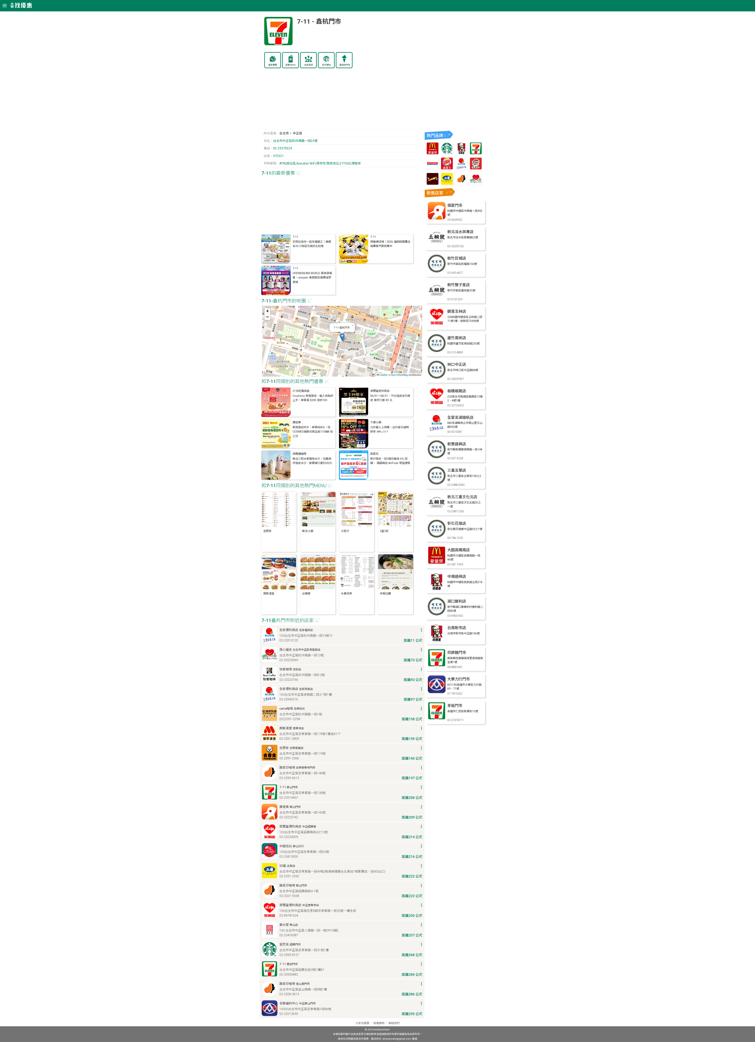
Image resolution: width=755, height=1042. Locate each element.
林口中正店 (456, 364)
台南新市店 (456, 628)
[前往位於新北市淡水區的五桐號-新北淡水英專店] (437, 245)
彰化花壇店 (456, 523)
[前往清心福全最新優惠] (476, 184)
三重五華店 (456, 470)
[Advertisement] (342, 101)
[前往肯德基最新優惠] (461, 153)
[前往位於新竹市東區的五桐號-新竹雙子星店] (437, 298)
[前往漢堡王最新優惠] (447, 168)
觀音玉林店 (456, 311)
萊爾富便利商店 (379, 391)
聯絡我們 (394, 1023)
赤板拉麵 (385, 593)
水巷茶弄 (346, 593)
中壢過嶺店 (456, 576)
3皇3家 (384, 531)
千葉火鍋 (375, 422)
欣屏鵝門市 (456, 652)
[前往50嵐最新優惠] (447, 184)
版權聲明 (378, 1023)
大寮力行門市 (458, 679)
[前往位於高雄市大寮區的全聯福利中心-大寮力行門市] (437, 692)
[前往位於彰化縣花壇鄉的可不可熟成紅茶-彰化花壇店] (437, 536)
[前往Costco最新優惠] (432, 168)
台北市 (284, 133)
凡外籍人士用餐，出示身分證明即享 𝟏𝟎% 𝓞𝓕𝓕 (389, 429)
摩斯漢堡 (268, 593)
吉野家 (267, 531)
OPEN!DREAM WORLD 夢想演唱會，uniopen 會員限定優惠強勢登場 (312, 278)
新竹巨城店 (456, 258)
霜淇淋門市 (344, 65)
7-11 (295, 237)
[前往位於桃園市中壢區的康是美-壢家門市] (437, 218)
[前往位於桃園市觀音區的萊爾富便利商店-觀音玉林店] (437, 324)
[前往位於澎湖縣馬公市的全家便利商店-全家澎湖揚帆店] (437, 430)
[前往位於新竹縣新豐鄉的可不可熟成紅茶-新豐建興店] (437, 457)
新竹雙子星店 (458, 285)
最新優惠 (272, 65)
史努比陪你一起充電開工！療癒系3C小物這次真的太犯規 (312, 244)
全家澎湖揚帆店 (460, 417)
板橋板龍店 (456, 391)
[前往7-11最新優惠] (476, 153)
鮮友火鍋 (307, 531)
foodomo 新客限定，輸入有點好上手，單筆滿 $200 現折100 (313, 398)
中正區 (297, 133)
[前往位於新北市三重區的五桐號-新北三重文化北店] (437, 510)
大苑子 (345, 531)
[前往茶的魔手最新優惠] (432, 184)
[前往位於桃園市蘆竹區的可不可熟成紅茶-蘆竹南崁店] (437, 351)
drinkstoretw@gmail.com (396, 1038)
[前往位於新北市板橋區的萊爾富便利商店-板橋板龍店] (437, 404)
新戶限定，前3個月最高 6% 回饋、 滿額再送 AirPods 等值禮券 (390, 461)
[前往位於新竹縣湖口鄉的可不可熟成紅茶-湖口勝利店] (437, 614)
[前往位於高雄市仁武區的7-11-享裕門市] (437, 718)
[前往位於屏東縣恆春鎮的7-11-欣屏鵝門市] (437, 665)
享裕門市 (454, 705)
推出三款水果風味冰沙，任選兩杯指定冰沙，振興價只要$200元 (312, 461)
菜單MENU (290, 65)
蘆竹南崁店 (456, 338)
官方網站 (326, 65)
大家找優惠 (362, 1023)
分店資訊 (308, 65)
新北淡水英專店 (460, 232)
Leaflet (383, 374)
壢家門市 (454, 205)
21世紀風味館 (301, 391)
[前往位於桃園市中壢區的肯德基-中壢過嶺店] (437, 589)
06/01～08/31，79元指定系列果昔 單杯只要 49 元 (390, 398)
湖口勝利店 (456, 601)
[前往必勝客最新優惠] (476, 168)
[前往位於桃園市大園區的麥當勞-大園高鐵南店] (437, 563)
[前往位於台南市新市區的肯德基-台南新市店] (437, 641)
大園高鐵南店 (458, 550)
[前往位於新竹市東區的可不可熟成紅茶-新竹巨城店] (437, 271)
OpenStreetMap (399, 374)
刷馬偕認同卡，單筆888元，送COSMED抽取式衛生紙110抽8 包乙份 (313, 432)
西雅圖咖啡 (299, 454)
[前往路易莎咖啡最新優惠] (461, 184)
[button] (342, 337)
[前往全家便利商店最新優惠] (461, 168)
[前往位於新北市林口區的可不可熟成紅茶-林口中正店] (437, 377)
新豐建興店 (456, 444)
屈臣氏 (374, 454)
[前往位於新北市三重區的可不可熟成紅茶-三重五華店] (437, 483)
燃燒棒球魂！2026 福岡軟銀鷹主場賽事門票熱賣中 (390, 244)
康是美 (297, 422)
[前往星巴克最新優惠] (447, 153)
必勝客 (306, 593)
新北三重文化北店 (462, 497)
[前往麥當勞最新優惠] (432, 153)
